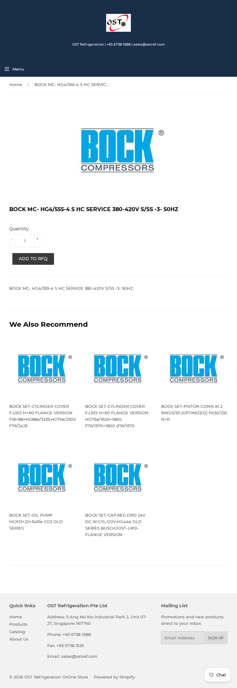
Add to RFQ (33, 258)
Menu (18, 69)
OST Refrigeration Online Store (56, 676)
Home (15, 84)
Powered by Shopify (114, 676)
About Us (18, 639)
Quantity (19, 228)
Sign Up (216, 638)
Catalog (17, 631)
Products (18, 624)
